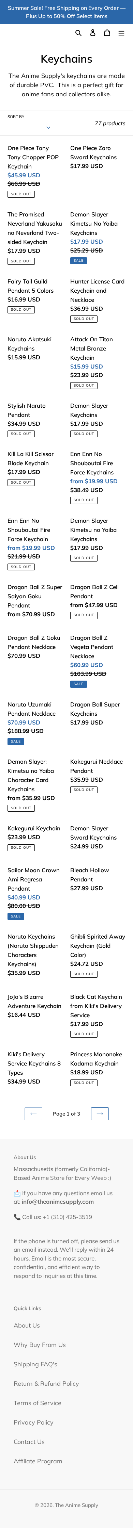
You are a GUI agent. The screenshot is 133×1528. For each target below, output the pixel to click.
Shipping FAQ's (35, 1364)
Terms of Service (37, 1403)
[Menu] (121, 32)
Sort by (16, 116)
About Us (27, 1325)
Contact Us (29, 1442)
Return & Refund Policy (46, 1383)
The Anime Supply (76, 1505)
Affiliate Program (38, 1461)
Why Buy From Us (40, 1345)
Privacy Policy (34, 1422)
